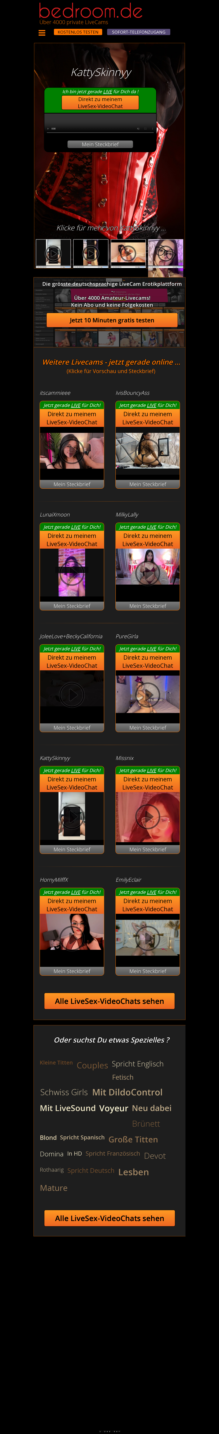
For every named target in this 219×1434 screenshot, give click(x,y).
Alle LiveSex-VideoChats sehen (109, 1001)
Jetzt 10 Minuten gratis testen (112, 320)
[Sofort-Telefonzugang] (51, 30)
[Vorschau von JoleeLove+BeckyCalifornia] (72, 695)
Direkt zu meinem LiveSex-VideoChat (100, 103)
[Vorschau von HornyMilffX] (72, 939)
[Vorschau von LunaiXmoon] (72, 594)
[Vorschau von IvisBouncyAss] (148, 472)
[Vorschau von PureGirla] (148, 716)
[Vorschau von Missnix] (148, 817)
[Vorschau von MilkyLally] (148, 574)
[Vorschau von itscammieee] (72, 472)
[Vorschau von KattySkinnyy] (72, 838)
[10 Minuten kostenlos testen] (48, 30)
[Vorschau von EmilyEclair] (148, 959)
